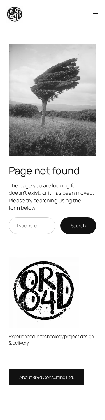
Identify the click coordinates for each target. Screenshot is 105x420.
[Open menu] (95, 14)
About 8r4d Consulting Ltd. (46, 377)
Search (78, 225)
